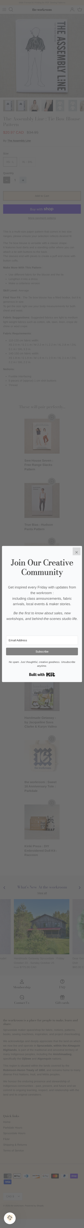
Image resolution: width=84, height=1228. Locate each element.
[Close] (76, 551)
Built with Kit (42, 674)
